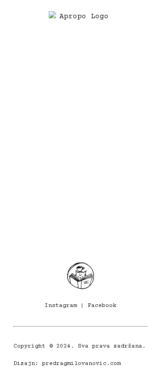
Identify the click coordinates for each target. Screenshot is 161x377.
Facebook (102, 305)
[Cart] (145, 21)
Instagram (61, 305)
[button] (17, 21)
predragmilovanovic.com (81, 363)
